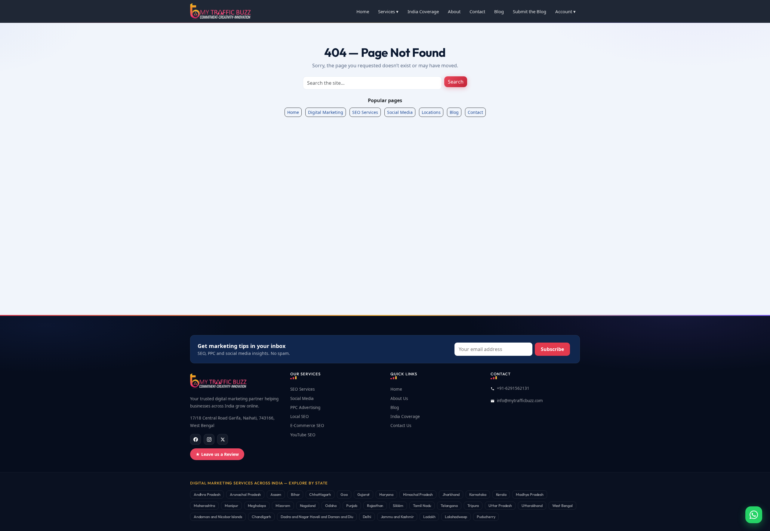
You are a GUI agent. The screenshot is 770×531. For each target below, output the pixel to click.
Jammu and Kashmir (397, 516)
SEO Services (365, 112)
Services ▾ (388, 11)
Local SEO (299, 416)
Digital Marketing (325, 112)
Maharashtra (204, 505)
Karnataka (477, 494)
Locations (431, 112)
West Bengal (562, 505)
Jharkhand (451, 494)
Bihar (295, 494)
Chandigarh (261, 516)
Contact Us (400, 425)
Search (456, 81)
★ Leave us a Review (217, 454)
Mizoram (283, 505)
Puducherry (486, 516)
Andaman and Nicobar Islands (218, 516)
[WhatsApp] (753, 514)
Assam (275, 494)
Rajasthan (375, 505)
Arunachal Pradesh (245, 494)
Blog (499, 11)
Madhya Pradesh (529, 494)
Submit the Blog (529, 11)
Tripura (473, 505)
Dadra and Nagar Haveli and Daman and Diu (317, 516)
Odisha (331, 505)
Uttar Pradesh (500, 505)
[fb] (195, 439)
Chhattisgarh (320, 494)
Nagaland (308, 505)
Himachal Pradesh (418, 494)
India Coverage (423, 11)
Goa (343, 494)
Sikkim (398, 505)
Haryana (386, 494)
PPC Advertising (305, 407)
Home (362, 11)
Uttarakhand (532, 505)
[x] (222, 439)
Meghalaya (257, 505)
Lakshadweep (456, 516)
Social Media (400, 112)
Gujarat (363, 494)
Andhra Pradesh (207, 494)
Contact (477, 11)
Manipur (231, 505)
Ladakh (429, 516)
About (454, 11)
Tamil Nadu (422, 505)
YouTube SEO (303, 435)
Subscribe (552, 349)
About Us (399, 398)
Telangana (449, 505)
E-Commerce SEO (307, 425)
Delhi (367, 516)
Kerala (501, 494)
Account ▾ (565, 11)
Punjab (351, 505)
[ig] (209, 439)
